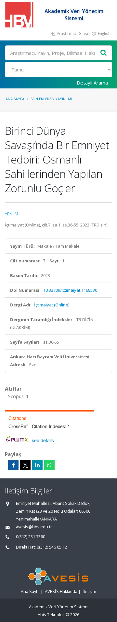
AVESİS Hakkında (61, 591)
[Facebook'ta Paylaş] (13, 465)
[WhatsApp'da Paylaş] (49, 465)
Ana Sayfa (15, 98)
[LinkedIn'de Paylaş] (37, 465)
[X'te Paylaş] (25, 465)
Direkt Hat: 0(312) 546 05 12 (41, 547)
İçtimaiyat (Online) (51, 305)
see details (43, 440)
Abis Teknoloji (51, 614)
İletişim (89, 591)
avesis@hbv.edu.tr (34, 527)
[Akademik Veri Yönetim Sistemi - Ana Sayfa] (20, 14)
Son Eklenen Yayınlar (51, 98)
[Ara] (103, 53)
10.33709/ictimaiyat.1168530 (70, 290)
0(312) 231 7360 (30, 536)
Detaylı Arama (92, 82)
